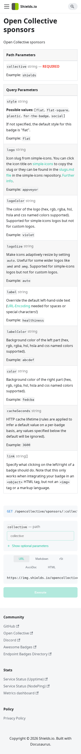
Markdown (41, 558)
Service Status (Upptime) (23, 679)
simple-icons (43, 163)
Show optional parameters (30, 546)
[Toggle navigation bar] (6, 6)
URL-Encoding (18, 306)
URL (21, 558)
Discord (9, 640)
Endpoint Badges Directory (25, 654)
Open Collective (16, 633)
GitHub (9, 626)
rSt (61, 558)
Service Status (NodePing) (24, 686)
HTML (52, 567)
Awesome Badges (17, 647)
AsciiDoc (31, 567)
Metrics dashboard (19, 693)
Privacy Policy (14, 718)
